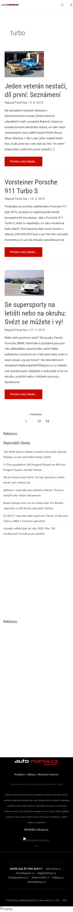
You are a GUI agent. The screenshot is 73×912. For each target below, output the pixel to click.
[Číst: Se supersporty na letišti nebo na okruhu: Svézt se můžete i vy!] (24, 282)
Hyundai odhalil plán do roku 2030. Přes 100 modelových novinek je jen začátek (29, 531)
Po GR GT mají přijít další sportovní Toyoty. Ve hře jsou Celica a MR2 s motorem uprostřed (35, 518)
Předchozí (34, 414)
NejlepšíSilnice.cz (46, 873)
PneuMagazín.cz (25, 873)
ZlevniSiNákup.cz (36, 882)
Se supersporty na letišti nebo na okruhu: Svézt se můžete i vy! (35, 313)
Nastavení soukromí (19, 784)
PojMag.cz (58, 877)
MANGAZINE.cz (40, 877)
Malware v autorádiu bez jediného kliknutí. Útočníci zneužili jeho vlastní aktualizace (33, 493)
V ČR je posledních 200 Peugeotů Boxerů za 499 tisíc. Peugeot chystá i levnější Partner (34, 467)
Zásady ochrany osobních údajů (47, 784)
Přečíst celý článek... (23, 160)
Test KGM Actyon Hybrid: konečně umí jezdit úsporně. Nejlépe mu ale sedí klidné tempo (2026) (35, 454)
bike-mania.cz (53, 868)
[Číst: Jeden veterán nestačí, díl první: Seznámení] (24, 64)
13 (39, 421)
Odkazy (31, 774)
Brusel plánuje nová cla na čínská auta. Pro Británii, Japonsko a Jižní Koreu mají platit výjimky (33, 505)
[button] (71, 5)
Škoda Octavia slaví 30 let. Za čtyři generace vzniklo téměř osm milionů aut (34, 480)
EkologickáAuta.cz (18, 877)
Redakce (20, 774)
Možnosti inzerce (48, 774)
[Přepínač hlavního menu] (62, 5)
